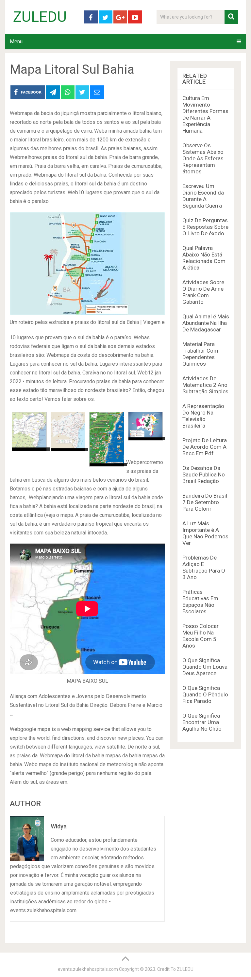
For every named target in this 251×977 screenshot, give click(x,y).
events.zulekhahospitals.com (88, 969)
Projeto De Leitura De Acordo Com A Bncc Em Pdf (204, 447)
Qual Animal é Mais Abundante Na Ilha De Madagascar (205, 323)
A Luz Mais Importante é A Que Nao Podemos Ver (205, 533)
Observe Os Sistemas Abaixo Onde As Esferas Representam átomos (203, 158)
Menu (16, 41)
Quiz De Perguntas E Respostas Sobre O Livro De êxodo (205, 227)
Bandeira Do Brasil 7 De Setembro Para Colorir (204, 502)
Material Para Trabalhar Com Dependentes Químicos (200, 354)
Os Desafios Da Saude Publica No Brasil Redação (203, 474)
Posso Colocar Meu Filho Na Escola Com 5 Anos (200, 636)
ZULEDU (40, 17)
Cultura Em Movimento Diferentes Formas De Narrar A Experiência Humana (205, 114)
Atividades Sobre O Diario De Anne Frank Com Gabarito (203, 292)
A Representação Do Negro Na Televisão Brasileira (203, 416)
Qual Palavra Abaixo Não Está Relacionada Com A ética (204, 258)
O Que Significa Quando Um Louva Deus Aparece (204, 667)
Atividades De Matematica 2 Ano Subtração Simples (205, 385)
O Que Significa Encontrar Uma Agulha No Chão (202, 722)
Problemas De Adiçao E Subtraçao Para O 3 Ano (203, 567)
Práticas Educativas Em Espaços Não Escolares (200, 602)
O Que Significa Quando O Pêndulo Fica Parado (205, 694)
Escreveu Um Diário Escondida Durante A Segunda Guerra (203, 196)
